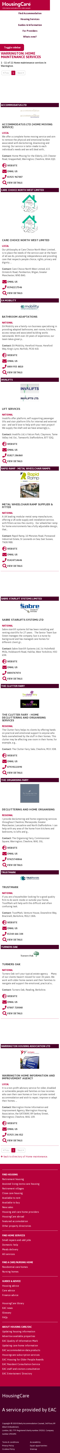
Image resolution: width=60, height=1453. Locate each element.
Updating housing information (18, 1331)
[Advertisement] (30, 90)
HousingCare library (13, 1303)
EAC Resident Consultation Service (21, 1364)
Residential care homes (15, 1267)
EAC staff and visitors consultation (21, 1369)
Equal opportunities (38, 1446)
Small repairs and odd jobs (16, 1240)
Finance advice (10, 1295)
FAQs (5, 1317)
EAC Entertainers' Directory (17, 1373)
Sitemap (33, 1449)
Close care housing (12, 1193)
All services (8, 1254)
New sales (7, 1207)
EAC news (7, 1308)
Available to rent (11, 1198)
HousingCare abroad (13, 1216)
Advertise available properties (18, 1336)
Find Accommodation (30, 13)
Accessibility (35, 1442)
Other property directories (16, 1226)
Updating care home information (20, 1345)
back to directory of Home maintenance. (25, 1156)
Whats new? (30, 36)
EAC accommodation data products (21, 1350)
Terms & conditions (10, 1442)
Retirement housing (13, 1179)
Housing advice (10, 1285)
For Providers (30, 31)
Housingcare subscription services (21, 1355)
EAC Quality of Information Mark (20, 1341)
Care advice (8, 1290)
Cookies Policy (8, 1449)
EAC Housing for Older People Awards (23, 1359)
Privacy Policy (8, 1446)
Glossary (6, 1312)
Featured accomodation (15, 1221)
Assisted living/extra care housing (20, 1184)
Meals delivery (10, 1249)
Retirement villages (13, 1188)
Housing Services (30, 19)
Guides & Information (30, 25)
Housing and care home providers (20, 1212)
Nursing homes (10, 1271)
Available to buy (11, 1202)
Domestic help (10, 1244)
